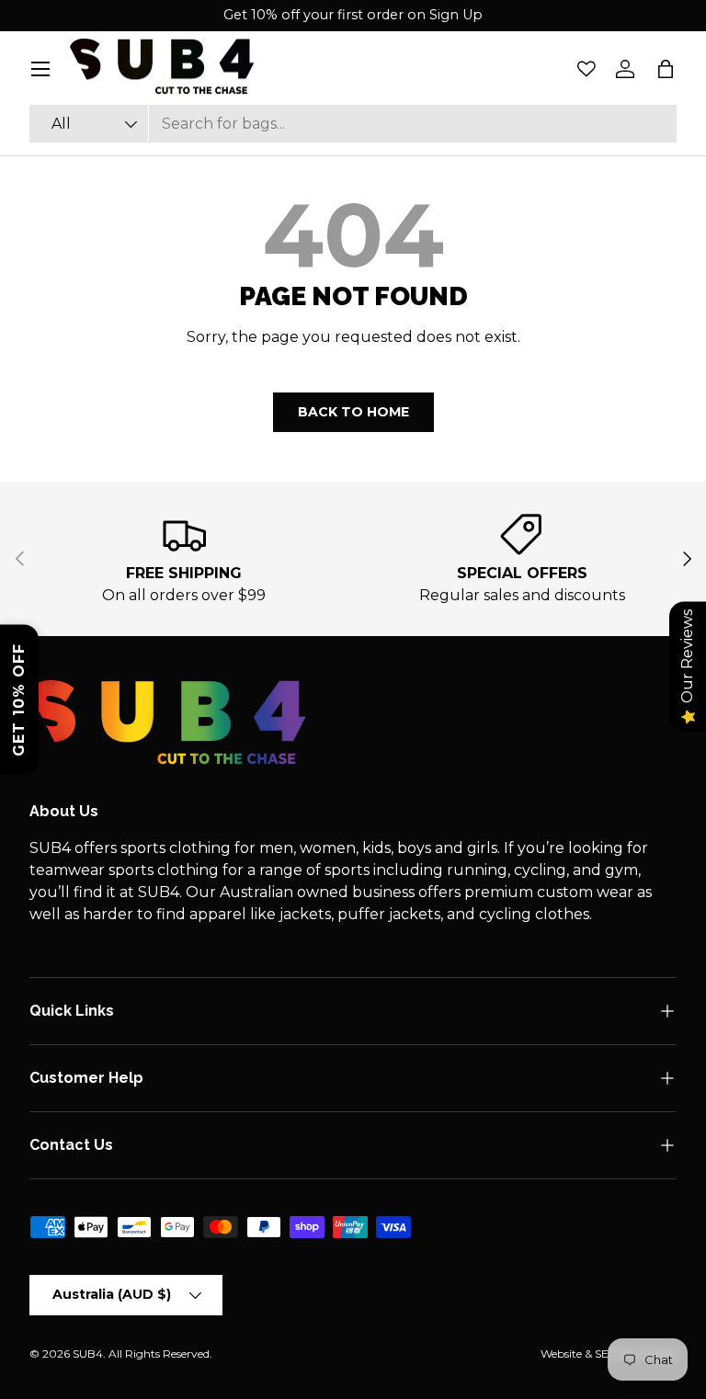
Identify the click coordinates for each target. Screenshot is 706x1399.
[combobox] (353, 123)
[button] (665, 69)
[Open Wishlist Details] (586, 69)
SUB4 (88, 1353)
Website (561, 1353)
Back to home (353, 412)
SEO (607, 1353)
